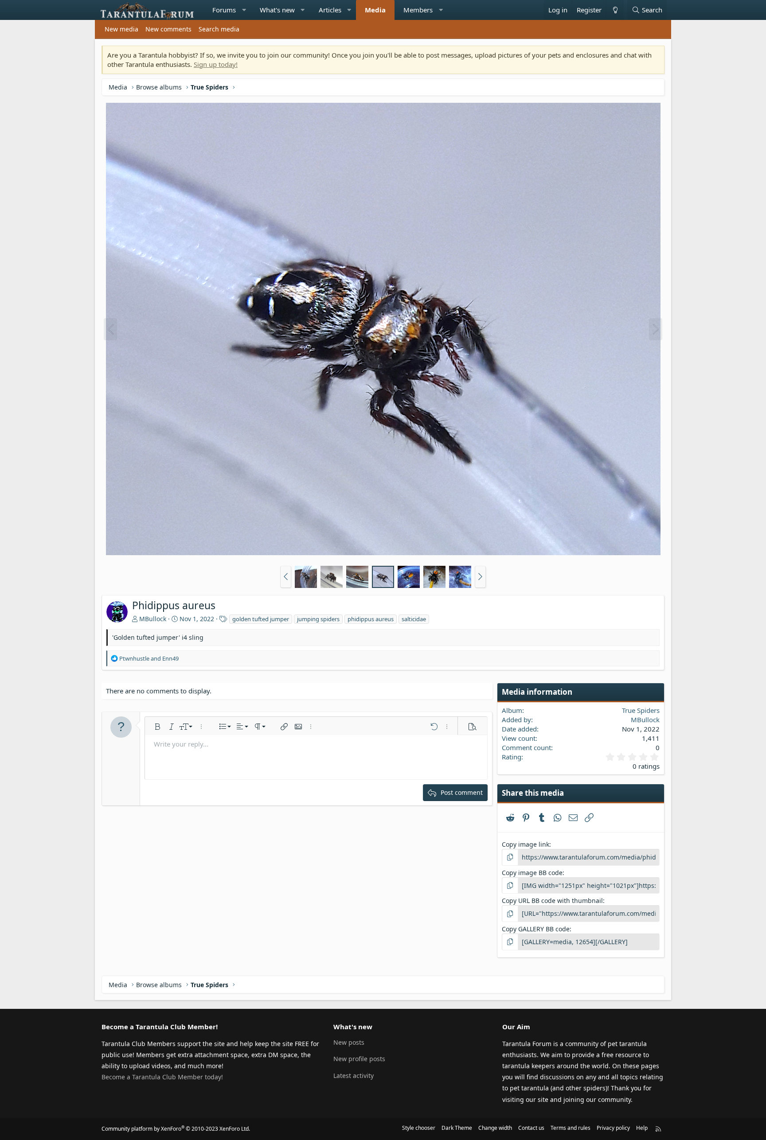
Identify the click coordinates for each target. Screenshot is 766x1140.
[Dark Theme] (615, 10)
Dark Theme (457, 1128)
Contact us (531, 1128)
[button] (244, 10)
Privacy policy (613, 1128)
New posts (348, 1042)
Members (418, 9)
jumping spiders (318, 619)
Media (375, 9)
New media (121, 29)
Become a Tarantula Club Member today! (162, 1077)
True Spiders (641, 710)
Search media (219, 29)
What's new (277, 9)
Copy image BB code (532, 872)
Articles (330, 9)
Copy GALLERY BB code (536, 929)
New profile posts (359, 1058)
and (149, 658)
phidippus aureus (371, 619)
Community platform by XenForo (176, 1128)
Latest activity (353, 1075)
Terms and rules (570, 1128)
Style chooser (418, 1128)
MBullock (152, 619)
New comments (168, 29)
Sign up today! (216, 64)
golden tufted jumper (260, 619)
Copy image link (525, 844)
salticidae (414, 619)
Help (642, 1128)
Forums (224, 9)
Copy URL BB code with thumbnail (552, 900)
